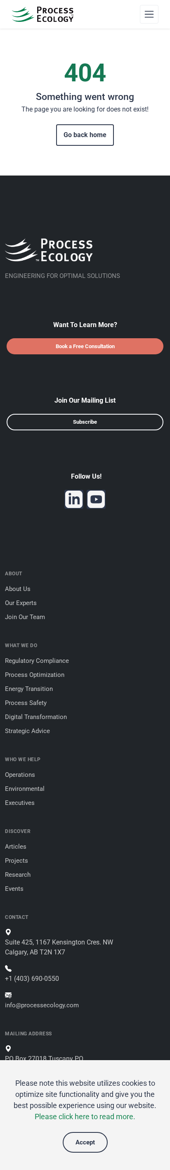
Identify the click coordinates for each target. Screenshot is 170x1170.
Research (18, 874)
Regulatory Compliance (37, 661)
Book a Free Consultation (85, 346)
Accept (85, 1142)
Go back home (85, 135)
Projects (16, 860)
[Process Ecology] (42, 14)
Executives (20, 803)
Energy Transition (29, 689)
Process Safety (26, 703)
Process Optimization (34, 675)
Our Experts (21, 603)
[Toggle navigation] (149, 14)
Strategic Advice (27, 731)
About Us (18, 589)
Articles (15, 846)
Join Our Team (25, 617)
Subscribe (85, 422)
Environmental (25, 789)
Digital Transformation (36, 717)
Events (14, 888)
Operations (20, 774)
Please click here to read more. (85, 1116)
